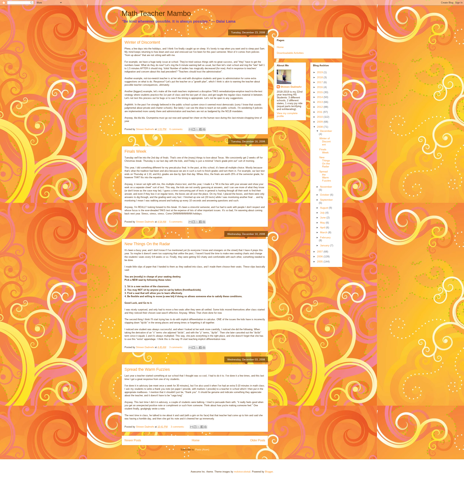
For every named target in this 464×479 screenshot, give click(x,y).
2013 (320, 102)
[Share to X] (197, 129)
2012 (320, 106)
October (325, 194)
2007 (320, 251)
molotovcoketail (242, 471)
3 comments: (176, 347)
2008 (320, 126)
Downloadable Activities (290, 52)
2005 (320, 261)
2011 (320, 111)
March (324, 232)
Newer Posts (133, 440)
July (322, 212)
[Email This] (190, 129)
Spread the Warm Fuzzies (147, 369)
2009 (320, 121)
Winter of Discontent (142, 42)
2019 (320, 72)
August (324, 207)
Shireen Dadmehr (291, 86)
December (326, 130)
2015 (320, 92)
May (323, 222)
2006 (320, 256)
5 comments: (176, 221)
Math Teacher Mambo (156, 13)
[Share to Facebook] (200, 129)
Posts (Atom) (202, 449)
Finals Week (135, 151)
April (323, 227)
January (325, 245)
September (326, 199)
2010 (320, 116)
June (323, 217)
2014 (320, 97)
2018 (320, 77)
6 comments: (176, 129)
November (326, 186)
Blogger (269, 471)
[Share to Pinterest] (204, 129)
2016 (320, 87)
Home (196, 440)
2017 (320, 82)
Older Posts (257, 440)
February (325, 237)
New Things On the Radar (147, 244)
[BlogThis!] (194, 129)
